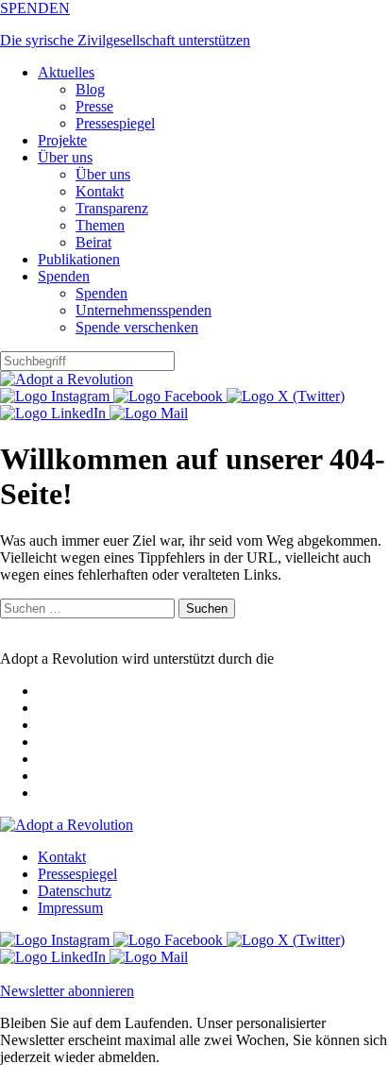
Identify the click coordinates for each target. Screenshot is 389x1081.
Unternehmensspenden (143, 310)
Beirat (93, 242)
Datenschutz (74, 891)
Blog (90, 89)
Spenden (64, 276)
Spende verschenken (137, 327)
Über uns (65, 157)
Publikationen (79, 259)
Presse (94, 106)
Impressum (70, 908)
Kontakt (100, 191)
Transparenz (112, 208)
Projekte (62, 140)
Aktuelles (66, 72)
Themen (100, 225)
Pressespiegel (115, 123)
